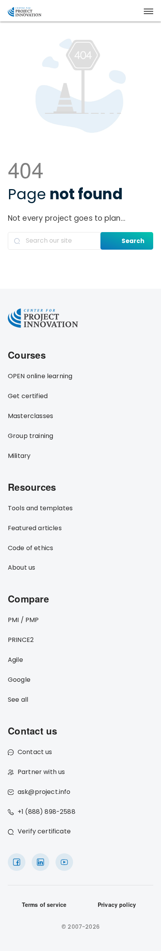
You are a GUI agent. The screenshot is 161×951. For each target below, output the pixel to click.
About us (21, 567)
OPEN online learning (40, 376)
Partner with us (41, 771)
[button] (148, 11)
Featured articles (35, 528)
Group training (30, 435)
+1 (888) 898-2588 (46, 811)
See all (18, 699)
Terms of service (44, 904)
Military (19, 455)
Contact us (35, 751)
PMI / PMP (23, 619)
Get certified (28, 395)
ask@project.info (44, 791)
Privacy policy (117, 904)
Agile (15, 659)
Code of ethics (30, 547)
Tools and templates (40, 508)
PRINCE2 (21, 639)
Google (19, 679)
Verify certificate (44, 831)
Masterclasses (30, 415)
